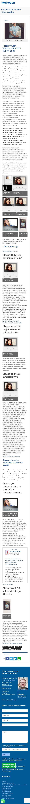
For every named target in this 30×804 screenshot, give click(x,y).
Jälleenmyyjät (6, 791)
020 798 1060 (8, 680)
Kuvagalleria (6, 790)
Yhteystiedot (6, 797)
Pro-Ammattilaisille (8, 798)
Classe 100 (18, 646)
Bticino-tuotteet (8, 646)
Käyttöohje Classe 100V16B (14, 323)
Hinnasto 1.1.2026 (7, 793)
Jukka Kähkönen (19, 40)
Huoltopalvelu (6, 788)
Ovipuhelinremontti (8, 783)
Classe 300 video (7, 584)
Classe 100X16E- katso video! (11, 456)
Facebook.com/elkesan (9, 700)
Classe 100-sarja (7, 251)
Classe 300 (6, 649)
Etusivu (4, 781)
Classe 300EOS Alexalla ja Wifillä (12, 643)
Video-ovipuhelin (15, 649)
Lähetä (5, 755)
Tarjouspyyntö (6, 795)
